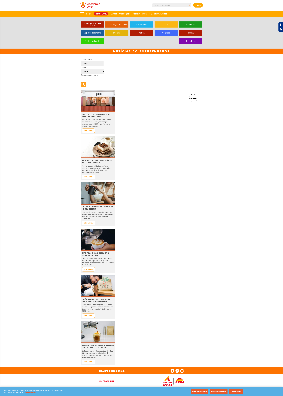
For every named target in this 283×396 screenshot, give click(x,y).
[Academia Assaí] (90, 5)
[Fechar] (279, 391)
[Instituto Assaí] (167, 381)
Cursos (114, 13)
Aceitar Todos (236, 391)
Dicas (166, 24)
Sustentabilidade (92, 41)
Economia (190, 24)
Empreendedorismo (92, 33)
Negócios (166, 33)
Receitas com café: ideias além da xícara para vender (97, 161)
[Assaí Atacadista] (179, 381)
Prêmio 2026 (101, 13)
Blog (144, 13)
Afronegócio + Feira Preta (92, 24)
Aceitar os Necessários (218, 391)
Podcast (136, 13)
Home (88, 13)
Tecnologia (191, 41)
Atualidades (141, 24)
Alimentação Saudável (117, 24)
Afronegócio (124, 13)
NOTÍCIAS (193, 99)
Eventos (116, 33)
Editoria (83, 67)
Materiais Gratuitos (158, 13)
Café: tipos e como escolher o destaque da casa (95, 254)
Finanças (141, 33)
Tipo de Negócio (86, 59)
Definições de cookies (199, 391)
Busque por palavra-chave (90, 75)
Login (198, 5)
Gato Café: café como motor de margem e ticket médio (96, 115)
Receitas (191, 33)
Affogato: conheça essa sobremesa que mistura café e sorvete (98, 346)
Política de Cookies (30, 392)
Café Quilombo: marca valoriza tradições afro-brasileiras (96, 300)
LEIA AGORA (88, 130)
